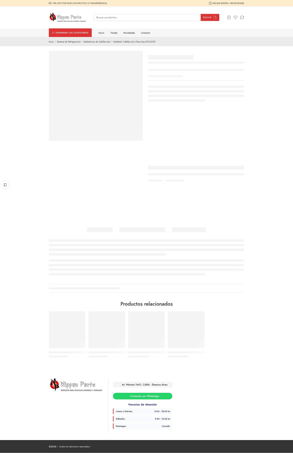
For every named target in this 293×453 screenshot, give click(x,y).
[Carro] (229, 17)
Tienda (113, 32)
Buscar (207, 17)
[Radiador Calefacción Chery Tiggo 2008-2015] (107, 329)
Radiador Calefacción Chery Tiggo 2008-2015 (112, 352)
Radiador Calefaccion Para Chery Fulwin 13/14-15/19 (194, 352)
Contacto (145, 32)
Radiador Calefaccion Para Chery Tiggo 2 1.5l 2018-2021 (157, 352)
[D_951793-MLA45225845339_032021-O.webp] (96, 96)
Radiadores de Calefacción (97, 41)
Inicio (101, 32)
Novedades (129, 32)
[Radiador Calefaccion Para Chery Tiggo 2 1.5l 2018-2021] (146, 329)
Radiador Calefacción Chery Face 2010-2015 (71, 352)
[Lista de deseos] (81, 315)
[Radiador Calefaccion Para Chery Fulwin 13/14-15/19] (186, 329)
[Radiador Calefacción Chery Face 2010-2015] (67, 329)
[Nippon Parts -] (67, 17)
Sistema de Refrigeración (69, 41)
